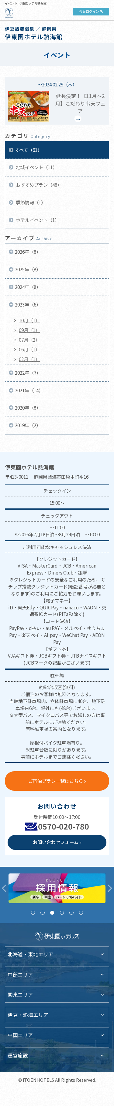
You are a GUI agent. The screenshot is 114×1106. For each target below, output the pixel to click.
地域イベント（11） (36, 167)
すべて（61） (28, 149)
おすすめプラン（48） (38, 184)
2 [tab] (42, 913)
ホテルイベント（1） (37, 219)
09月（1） (29, 330)
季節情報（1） (30, 202)
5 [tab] (71, 913)
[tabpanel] (57, 888)
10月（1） (29, 320)
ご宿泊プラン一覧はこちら (55, 780)
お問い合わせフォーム (55, 842)
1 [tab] (33, 913)
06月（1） (29, 349)
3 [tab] (52, 913)
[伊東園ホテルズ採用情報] (57, 888)
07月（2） (29, 339)
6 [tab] (81, 913)
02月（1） (29, 359)
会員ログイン (89, 11)
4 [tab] (62, 913)
